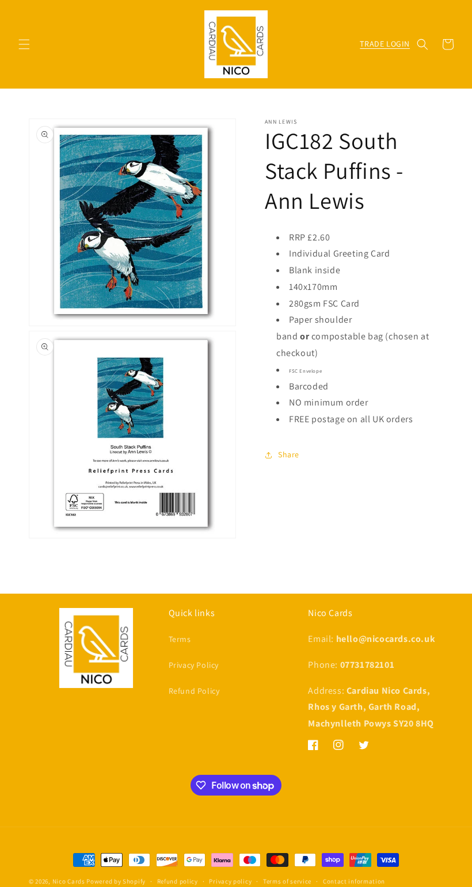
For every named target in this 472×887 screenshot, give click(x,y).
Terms (180, 639)
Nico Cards (68, 881)
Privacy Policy (194, 665)
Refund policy (177, 881)
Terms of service (287, 881)
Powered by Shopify (116, 881)
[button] (24, 44)
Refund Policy (194, 691)
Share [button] (288, 454)
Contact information (354, 881)
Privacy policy (230, 881)
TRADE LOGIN (385, 44)
